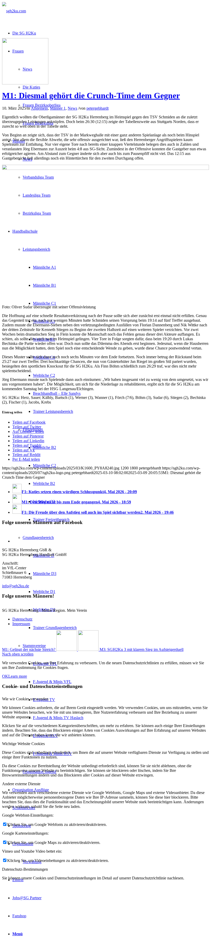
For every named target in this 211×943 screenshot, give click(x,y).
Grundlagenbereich (38, 537)
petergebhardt (97, 108)
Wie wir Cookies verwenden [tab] (25, 699)
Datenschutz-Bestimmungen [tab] (25, 869)
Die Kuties (31, 87)
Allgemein (39, 108)
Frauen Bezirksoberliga (41, 105)
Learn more (17, 676)
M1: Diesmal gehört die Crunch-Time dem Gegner (91, 95)
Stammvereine (34, 645)
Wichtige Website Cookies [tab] (23, 743)
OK (5, 676)
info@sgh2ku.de (15, 586)
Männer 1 (58, 108)
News (72, 108)
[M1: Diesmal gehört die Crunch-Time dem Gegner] (25, 83)
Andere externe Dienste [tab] (21, 784)
